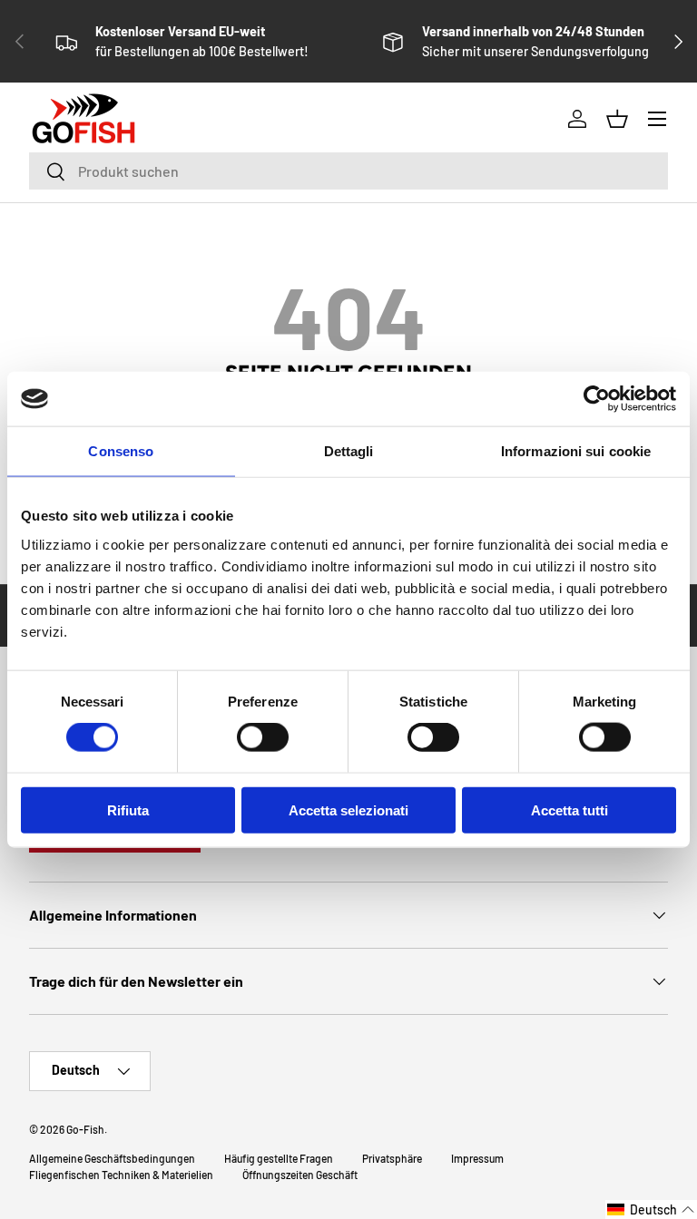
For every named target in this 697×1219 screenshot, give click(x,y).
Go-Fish (85, 1129)
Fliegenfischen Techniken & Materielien (121, 1174)
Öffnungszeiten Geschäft (300, 1174)
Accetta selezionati (348, 809)
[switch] (263, 737)
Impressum (477, 1158)
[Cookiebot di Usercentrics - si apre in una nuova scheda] (596, 399)
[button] (651, 1209)
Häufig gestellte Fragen (278, 1158)
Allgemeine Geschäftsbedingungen (112, 1158)
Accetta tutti (569, 809)
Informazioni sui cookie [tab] (576, 451)
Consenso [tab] (120, 451)
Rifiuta (128, 809)
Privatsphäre (392, 1158)
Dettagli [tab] (349, 451)
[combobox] (348, 171)
